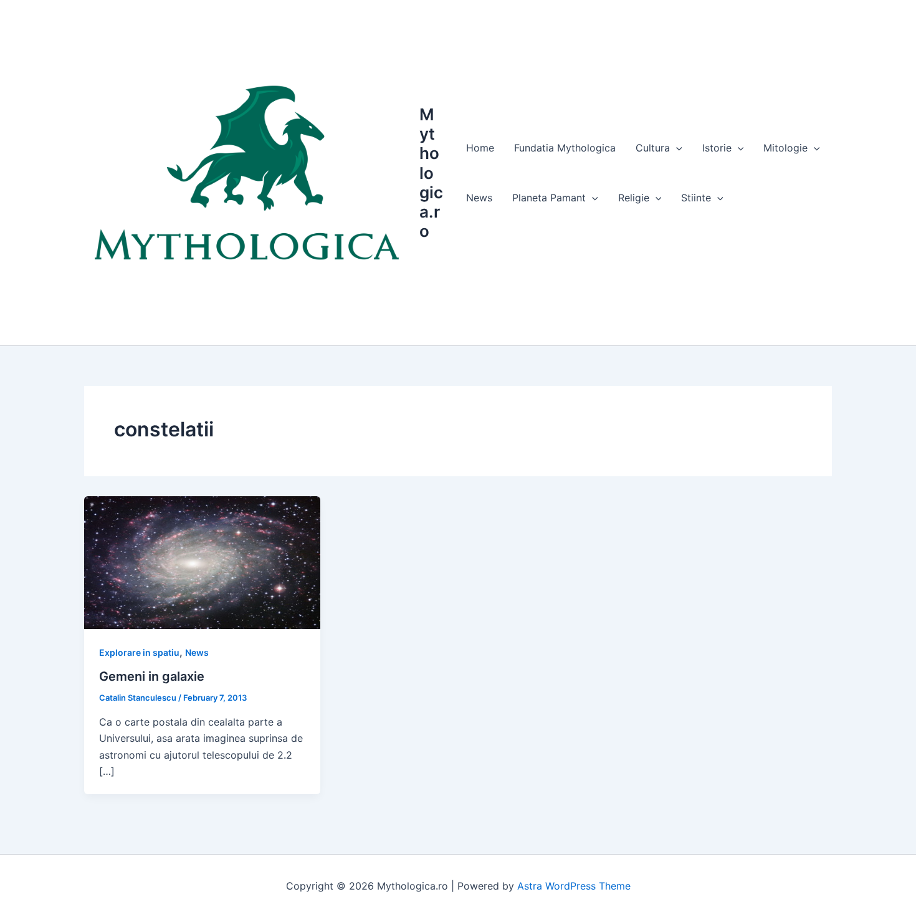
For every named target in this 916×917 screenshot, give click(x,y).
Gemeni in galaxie (151, 676)
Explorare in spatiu (139, 652)
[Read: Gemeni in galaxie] (202, 561)
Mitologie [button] (785, 148)
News (479, 197)
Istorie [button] (717, 148)
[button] (676, 148)
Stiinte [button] (696, 197)
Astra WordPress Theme (574, 886)
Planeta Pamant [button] (549, 197)
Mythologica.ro (431, 173)
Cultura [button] (653, 148)
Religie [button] (633, 197)
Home (480, 148)
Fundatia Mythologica (565, 148)
